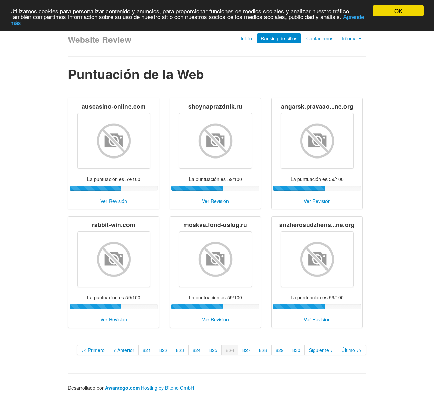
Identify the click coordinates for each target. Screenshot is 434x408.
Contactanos (319, 38)
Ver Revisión (113, 201)
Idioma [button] (350, 38)
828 (263, 350)
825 (213, 350)
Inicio (246, 38)
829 (280, 350)
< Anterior (123, 350)
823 (180, 350)
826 (230, 350)
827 (246, 350)
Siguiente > (321, 350)
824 (197, 350)
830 (296, 350)
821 (147, 350)
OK (398, 10)
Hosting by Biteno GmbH (167, 387)
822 (163, 350)
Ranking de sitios (279, 38)
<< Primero (93, 350)
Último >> (351, 350)
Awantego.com (122, 387)
